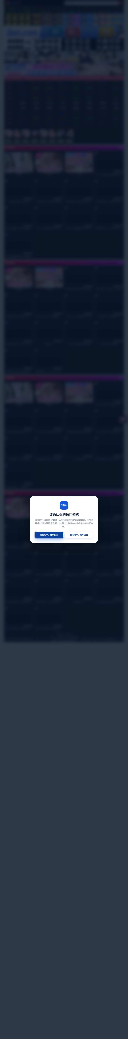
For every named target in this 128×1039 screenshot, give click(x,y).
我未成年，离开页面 (79, 535)
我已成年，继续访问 (49, 535)
